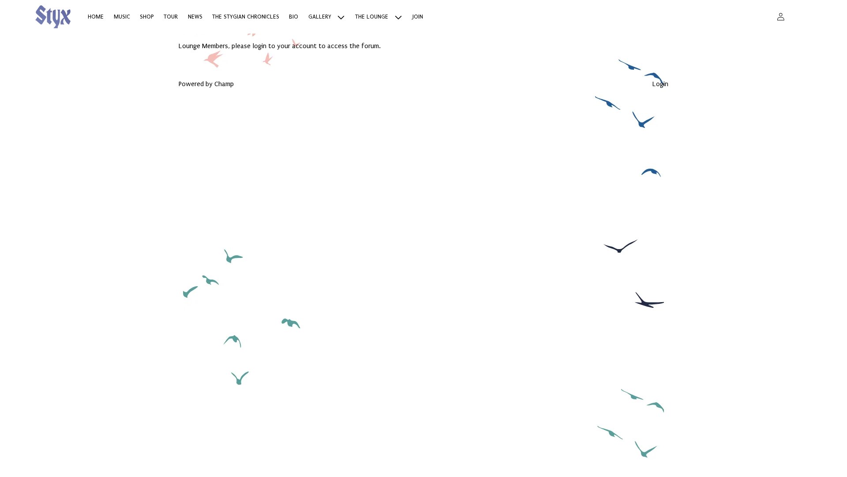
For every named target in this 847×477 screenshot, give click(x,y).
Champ (224, 84)
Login (660, 84)
